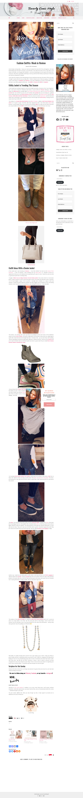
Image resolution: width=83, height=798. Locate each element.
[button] (49, 392)
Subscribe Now (49, 404)
